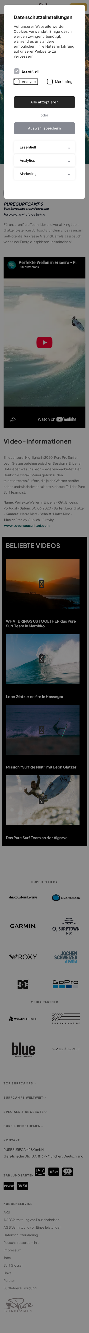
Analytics (29, 81)
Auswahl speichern (44, 128)
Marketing (63, 81)
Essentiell (30, 71)
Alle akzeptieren (44, 102)
